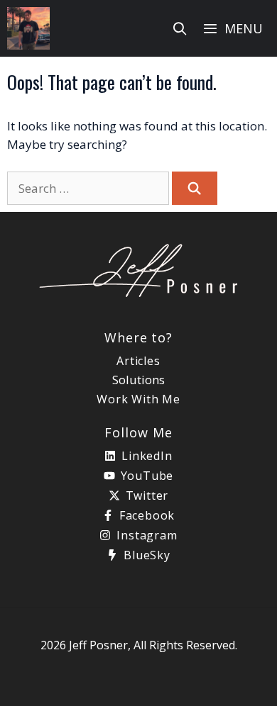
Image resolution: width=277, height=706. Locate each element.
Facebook (147, 515)
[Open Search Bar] (180, 28)
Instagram (146, 535)
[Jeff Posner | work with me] (28, 28)
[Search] (194, 189)
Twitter (147, 495)
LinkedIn (146, 456)
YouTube (147, 475)
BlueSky (147, 555)
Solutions (138, 379)
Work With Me (138, 399)
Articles (138, 361)
